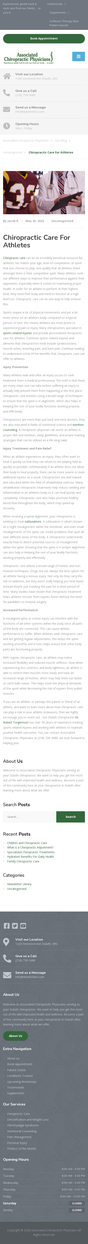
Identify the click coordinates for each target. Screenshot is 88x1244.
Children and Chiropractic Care (27, 843)
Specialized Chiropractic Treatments (31, 852)
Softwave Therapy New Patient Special (64, 23)
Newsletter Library (19, 884)
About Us (15, 1036)
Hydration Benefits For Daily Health (30, 857)
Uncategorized (62, 221)
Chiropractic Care (18, 1114)
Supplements (58, 12)
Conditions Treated (20, 1076)
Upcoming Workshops (21, 1082)
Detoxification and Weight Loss (28, 1119)
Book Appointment (44, 38)
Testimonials (55, 4)
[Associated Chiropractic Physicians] (28, 58)
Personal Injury (17, 1143)
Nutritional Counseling (21, 1131)
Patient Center (16, 1070)
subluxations (33, 521)
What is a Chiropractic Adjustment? (30, 847)
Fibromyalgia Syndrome (22, 1125)
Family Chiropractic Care (23, 861)
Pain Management (19, 1137)
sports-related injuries (17, 333)
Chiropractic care (14, 258)
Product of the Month (21, 1148)
